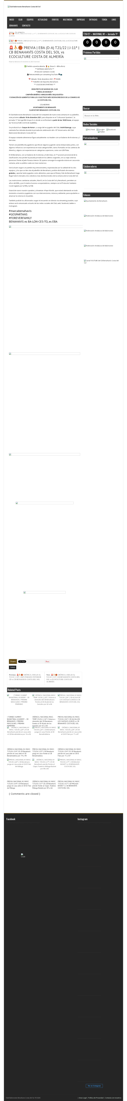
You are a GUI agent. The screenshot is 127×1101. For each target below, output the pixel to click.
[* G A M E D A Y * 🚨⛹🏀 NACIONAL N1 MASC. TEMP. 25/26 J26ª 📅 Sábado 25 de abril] (90, 1070)
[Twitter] (101, 132)
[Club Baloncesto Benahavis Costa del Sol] (24, 6)
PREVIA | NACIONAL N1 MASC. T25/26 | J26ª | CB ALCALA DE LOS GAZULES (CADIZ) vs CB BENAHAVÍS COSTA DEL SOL (69, 720)
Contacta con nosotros (113, 1098)
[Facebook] (111, 129)
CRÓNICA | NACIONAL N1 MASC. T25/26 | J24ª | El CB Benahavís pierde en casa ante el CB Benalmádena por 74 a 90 (19, 752)
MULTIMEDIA (67, 19)
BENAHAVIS (13, 25)
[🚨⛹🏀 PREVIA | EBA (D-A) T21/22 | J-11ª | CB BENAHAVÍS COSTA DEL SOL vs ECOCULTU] (44, 42)
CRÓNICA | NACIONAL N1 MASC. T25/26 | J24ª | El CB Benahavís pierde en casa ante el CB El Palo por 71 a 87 (69, 752)
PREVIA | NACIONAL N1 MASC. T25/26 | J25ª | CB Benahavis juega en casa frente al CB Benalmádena (43, 752)
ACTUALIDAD (42, 19)
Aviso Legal (83, 1098)
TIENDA (104, 19)
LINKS (114, 19)
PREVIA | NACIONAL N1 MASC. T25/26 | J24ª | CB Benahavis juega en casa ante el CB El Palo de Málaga (19, 784)
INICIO (11, 19)
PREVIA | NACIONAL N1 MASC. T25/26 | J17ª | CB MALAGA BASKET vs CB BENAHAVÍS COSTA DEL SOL (69, 784)
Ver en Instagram (94, 1086)
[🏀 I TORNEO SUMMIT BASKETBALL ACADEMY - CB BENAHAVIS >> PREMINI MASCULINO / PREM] (90, 834)
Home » (11, 32)
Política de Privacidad (95, 1098)
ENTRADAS (93, 19)
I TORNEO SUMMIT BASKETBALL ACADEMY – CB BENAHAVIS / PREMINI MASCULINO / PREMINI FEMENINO (17, 721)
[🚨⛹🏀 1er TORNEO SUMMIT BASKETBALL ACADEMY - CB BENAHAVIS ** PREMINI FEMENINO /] (90, 899)
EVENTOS (55, 19)
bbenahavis (18, 62)
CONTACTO (26, 25)
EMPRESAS (81, 19)
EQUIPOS (30, 19)
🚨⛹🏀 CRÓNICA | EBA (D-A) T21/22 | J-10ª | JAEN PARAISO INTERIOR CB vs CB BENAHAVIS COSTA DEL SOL (25, 677)
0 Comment (36, 62)
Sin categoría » (20, 32)
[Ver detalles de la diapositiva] (101, 151)
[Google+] (100, 129)
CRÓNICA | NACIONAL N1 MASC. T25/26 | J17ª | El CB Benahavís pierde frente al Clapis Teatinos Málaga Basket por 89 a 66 (44, 784)
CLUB (20, 19)
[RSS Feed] (90, 129)
